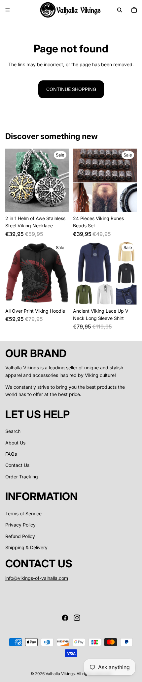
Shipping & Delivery (26, 547)
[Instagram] (77, 618)
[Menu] (7, 9)
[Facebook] (65, 618)
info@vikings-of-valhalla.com (36, 578)
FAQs (11, 454)
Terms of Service (23, 513)
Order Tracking (21, 476)
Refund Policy (20, 536)
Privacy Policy (20, 525)
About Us (15, 442)
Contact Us (17, 465)
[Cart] (134, 10)
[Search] (119, 10)
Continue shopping (71, 89)
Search (12, 431)
